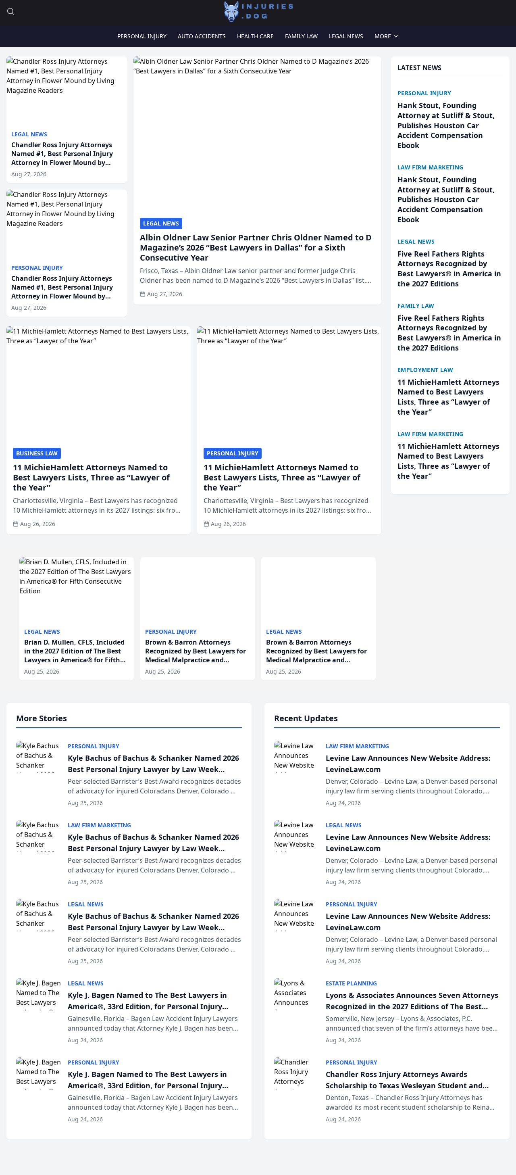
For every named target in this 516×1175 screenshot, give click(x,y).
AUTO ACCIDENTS (202, 36)
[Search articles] (10, 11)
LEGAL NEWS (346, 36)
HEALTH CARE (255, 36)
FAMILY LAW (301, 36)
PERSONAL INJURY (141, 36)
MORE (383, 36)
